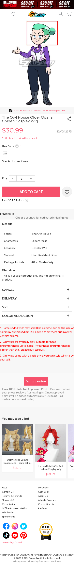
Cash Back (43, 491)
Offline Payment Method (15, 508)
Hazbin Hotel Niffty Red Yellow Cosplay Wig (50, 468)
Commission (9, 504)
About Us (43, 495)
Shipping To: (7, 213)
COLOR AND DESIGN (17, 315)
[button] (17, 146)
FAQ (4, 487)
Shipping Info (8, 499)
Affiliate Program (47, 499)
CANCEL (8, 289)
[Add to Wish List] (67, 192)
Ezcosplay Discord (12, 542)
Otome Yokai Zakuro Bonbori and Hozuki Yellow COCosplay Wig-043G (18, 461)
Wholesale (7, 512)
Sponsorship (8, 516)
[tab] (37, 224)
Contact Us (8, 491)
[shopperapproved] (46, 531)
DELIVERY (9, 298)
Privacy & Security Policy (25, 561)
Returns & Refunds (12, 495)
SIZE (5, 307)
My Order (43, 487)
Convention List (46, 504)
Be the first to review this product (19, 138)
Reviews (42, 508)
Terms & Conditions (50, 561)
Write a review (36, 381)
